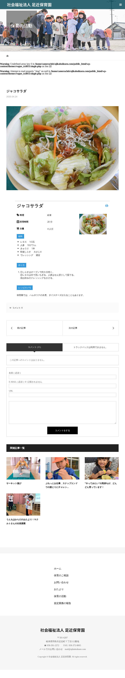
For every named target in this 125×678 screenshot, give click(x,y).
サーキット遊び (13, 483)
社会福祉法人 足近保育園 (29, 4)
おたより (59, 589)
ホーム (57, 568)
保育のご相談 (61, 575)
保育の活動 (60, 596)
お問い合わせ (61, 582)
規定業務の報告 (62, 603)
